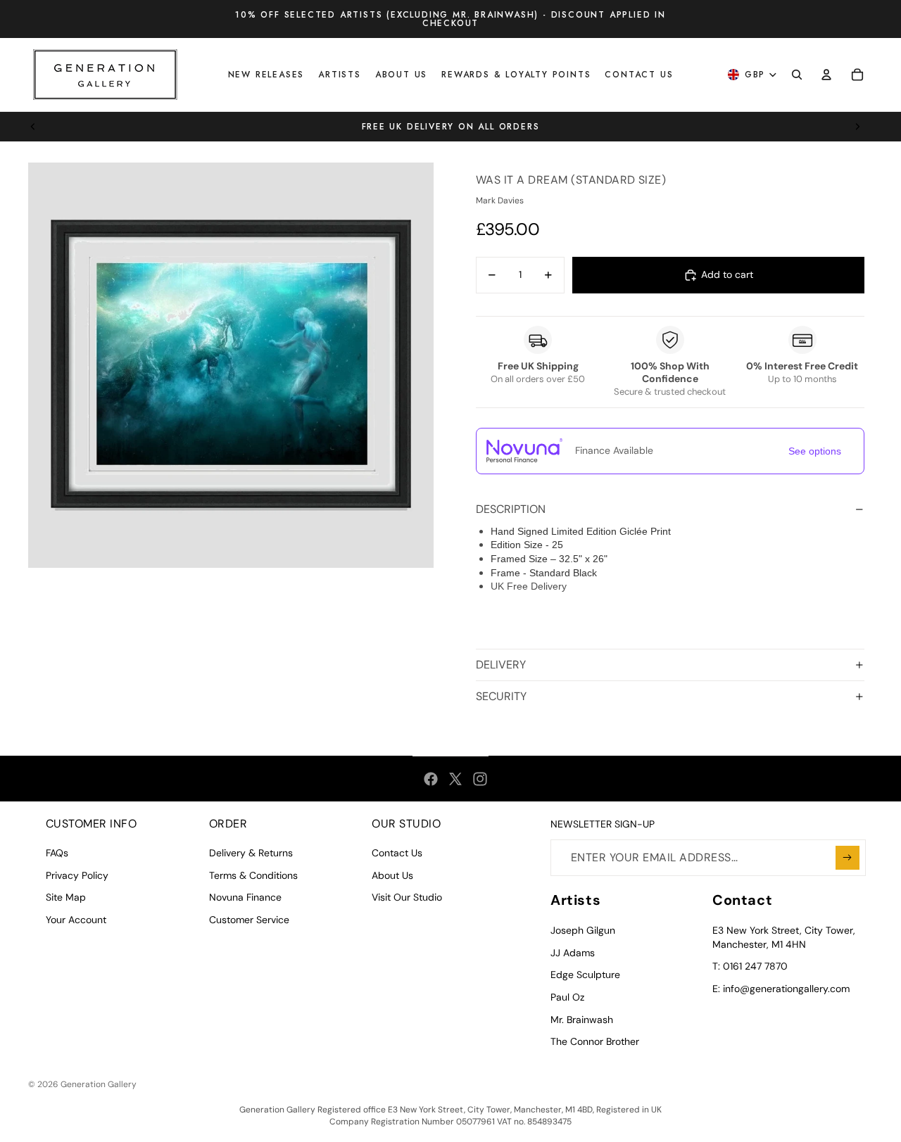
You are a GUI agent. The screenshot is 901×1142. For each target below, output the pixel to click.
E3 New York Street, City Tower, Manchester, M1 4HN (783, 937)
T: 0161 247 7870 (750, 966)
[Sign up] (847, 858)
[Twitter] (455, 778)
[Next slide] (857, 126)
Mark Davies (500, 200)
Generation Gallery (99, 1084)
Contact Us (397, 852)
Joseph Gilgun (582, 930)
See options (814, 451)
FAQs (57, 852)
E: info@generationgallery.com (781, 988)
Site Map (66, 897)
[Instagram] (480, 778)
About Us (392, 875)
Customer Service (249, 919)
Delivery (501, 664)
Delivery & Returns (251, 852)
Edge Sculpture (585, 974)
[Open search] (796, 74)
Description (511, 509)
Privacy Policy (77, 875)
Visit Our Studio (407, 897)
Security (501, 696)
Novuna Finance (245, 897)
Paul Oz (567, 997)
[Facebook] (430, 778)
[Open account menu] (826, 74)
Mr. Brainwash (581, 1019)
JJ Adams (572, 952)
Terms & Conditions (253, 875)
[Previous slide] (33, 126)
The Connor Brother (594, 1041)
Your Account (76, 919)
